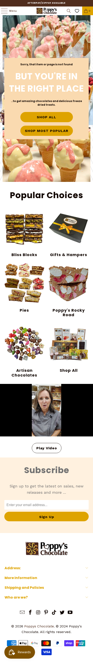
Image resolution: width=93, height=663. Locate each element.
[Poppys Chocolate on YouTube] (70, 613)
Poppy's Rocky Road (68, 290)
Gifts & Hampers (68, 232)
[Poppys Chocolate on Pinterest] (46, 613)
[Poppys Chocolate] (46, 11)
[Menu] (2, 11)
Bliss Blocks (24, 232)
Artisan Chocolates (24, 350)
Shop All (68, 348)
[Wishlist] (77, 11)
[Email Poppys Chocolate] (22, 613)
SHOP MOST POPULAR (46, 131)
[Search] (69, 11)
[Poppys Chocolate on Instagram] (38, 613)
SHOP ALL (46, 117)
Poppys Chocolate (39, 626)
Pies (24, 288)
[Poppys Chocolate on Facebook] (30, 613)
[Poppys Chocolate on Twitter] (62, 613)
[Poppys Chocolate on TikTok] (54, 613)
